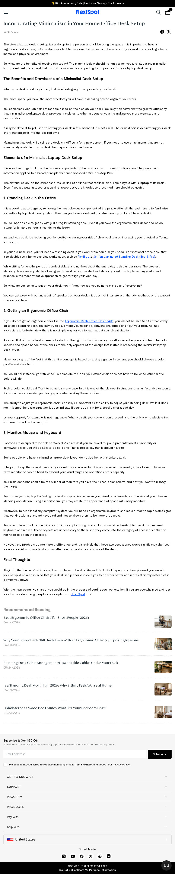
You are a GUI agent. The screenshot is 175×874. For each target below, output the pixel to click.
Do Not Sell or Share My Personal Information (87, 869)
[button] (87, 777)
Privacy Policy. (121, 764)
